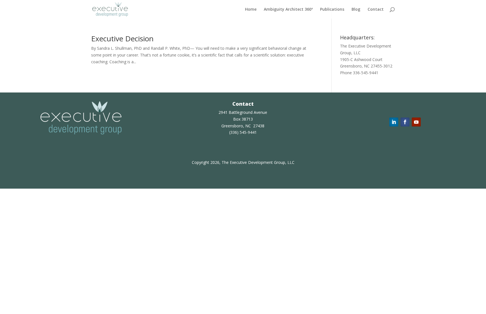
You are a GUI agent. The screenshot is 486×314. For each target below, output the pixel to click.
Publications (332, 9)
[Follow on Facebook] (405, 122)
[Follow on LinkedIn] (393, 122)
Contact (376, 9)
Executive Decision (122, 38)
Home (250, 9)
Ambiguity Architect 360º (288, 9)
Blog (356, 9)
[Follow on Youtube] (416, 122)
